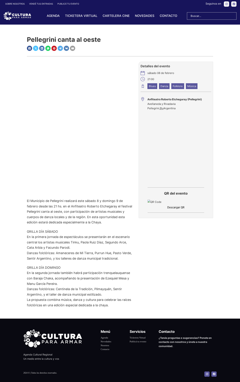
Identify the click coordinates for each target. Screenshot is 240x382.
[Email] (72, 48)
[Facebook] (29, 48)
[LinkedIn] (41, 48)
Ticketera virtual (81, 16)
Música (191, 86)
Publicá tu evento (68, 3)
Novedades (144, 16)
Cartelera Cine (116, 16)
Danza (164, 86)
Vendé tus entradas (41, 3)
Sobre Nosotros (15, 3)
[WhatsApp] (48, 48)
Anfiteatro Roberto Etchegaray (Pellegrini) (174, 99)
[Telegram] (60, 48)
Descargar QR (175, 207)
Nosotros (105, 345)
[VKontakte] (66, 48)
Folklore (178, 86)
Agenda (53, 16)
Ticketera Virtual (138, 337)
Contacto (168, 16)
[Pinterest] (54, 48)
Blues (152, 86)
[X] (35, 48)
